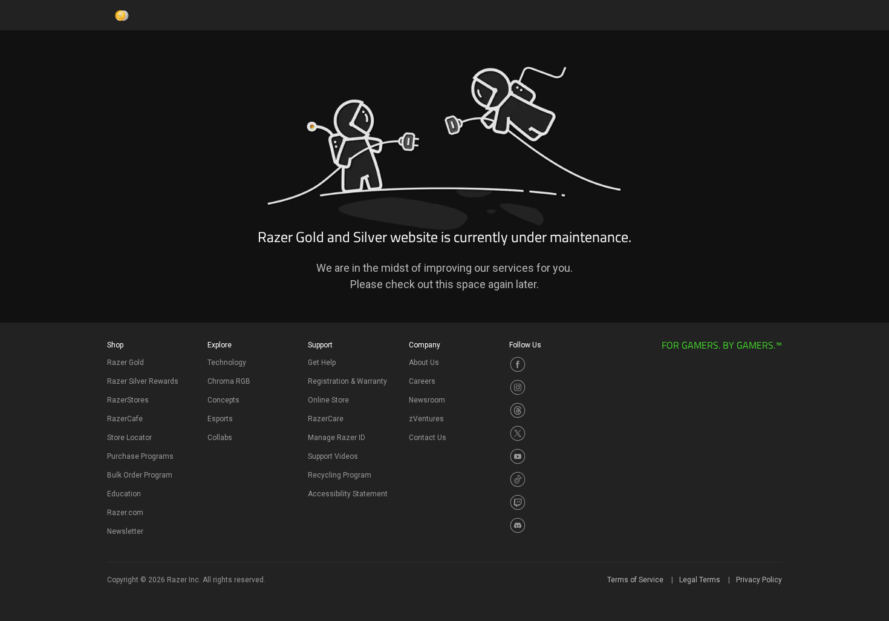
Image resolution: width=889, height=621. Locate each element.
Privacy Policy (759, 580)
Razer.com (125, 512)
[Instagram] (517, 386)
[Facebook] (517, 363)
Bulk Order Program (139, 475)
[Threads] (517, 409)
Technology (226, 362)
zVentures (426, 419)
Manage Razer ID (336, 437)
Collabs (219, 437)
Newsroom (427, 400)
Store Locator (129, 437)
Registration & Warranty (347, 381)
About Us (424, 362)
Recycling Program (339, 475)
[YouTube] (517, 455)
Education (124, 494)
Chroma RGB (228, 381)
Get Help (322, 362)
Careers (422, 381)
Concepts (223, 400)
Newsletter (125, 531)
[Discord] (517, 524)
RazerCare (326, 419)
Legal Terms (699, 580)
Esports (220, 419)
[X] (517, 432)
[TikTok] (517, 478)
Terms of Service (635, 580)
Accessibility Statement (348, 494)
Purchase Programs (140, 456)
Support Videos (333, 456)
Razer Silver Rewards (142, 381)
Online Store (328, 400)
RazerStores (128, 400)
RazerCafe (125, 419)
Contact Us (427, 437)
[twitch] (517, 501)
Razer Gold (125, 362)
